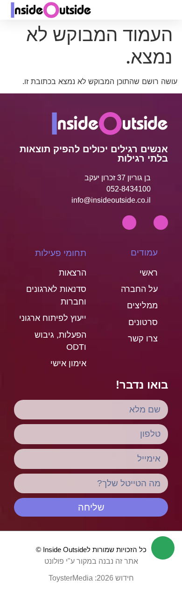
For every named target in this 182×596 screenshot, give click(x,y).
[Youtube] (161, 222)
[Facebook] (129, 222)
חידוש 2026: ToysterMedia (91, 578)
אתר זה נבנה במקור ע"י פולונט (91, 561)
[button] (136, 10)
